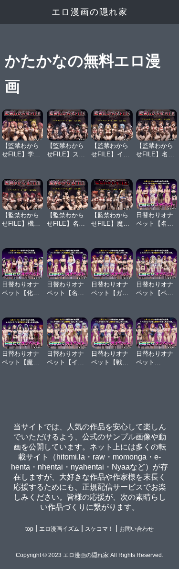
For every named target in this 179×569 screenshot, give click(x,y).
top (29, 528)
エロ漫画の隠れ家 (90, 12)
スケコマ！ (99, 528)
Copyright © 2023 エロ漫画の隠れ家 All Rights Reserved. (89, 555)
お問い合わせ (136, 528)
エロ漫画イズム (59, 528)
